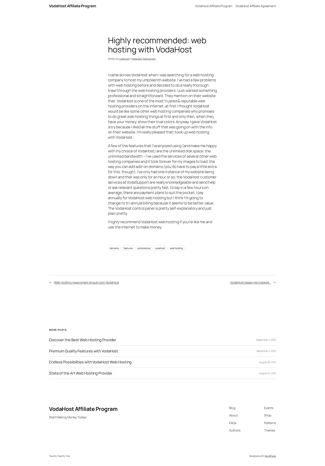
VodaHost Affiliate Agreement (255, 6)
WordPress (270, 456)
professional (143, 248)
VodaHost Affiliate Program (72, 5)
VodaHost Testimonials (144, 58)
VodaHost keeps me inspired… (250, 282)
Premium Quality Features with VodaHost (83, 351)
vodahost (124, 58)
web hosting (176, 248)
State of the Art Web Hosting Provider (80, 373)
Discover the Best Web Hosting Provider (82, 340)
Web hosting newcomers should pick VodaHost (86, 282)
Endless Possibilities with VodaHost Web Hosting (90, 362)
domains (114, 248)
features (128, 248)
